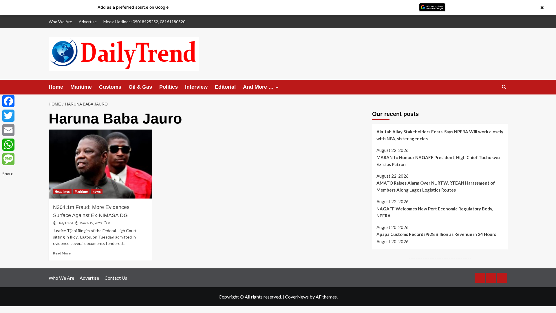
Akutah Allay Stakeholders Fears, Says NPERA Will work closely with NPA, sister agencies (439, 135)
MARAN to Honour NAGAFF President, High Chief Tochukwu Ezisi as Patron (438, 160)
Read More (62, 253)
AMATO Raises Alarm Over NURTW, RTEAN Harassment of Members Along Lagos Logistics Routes (435, 186)
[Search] (504, 87)
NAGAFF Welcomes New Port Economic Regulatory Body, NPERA (434, 212)
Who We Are (60, 21)
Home (56, 87)
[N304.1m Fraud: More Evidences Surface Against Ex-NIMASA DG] (100, 164)
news (97, 191)
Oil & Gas (140, 87)
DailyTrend (65, 223)
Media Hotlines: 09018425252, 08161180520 (144, 21)
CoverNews (297, 296)
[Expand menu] (277, 87)
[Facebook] (8, 101)
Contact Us (116, 278)
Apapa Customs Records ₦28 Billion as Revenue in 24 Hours (436, 234)
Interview (196, 87)
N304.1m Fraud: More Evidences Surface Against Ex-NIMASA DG (91, 211)
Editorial (225, 87)
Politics (168, 87)
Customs (110, 87)
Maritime (81, 87)
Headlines (62, 191)
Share (7, 173)
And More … (258, 87)
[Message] (8, 159)
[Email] (8, 130)
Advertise (88, 21)
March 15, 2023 (91, 223)
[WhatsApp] (8, 144)
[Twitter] (8, 115)
